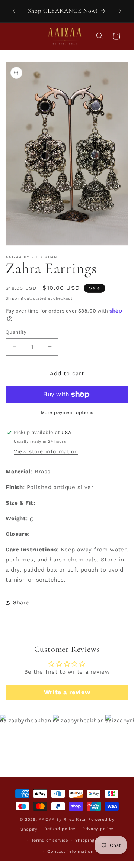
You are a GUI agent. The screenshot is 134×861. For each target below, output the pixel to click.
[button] (15, 36)
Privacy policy (98, 828)
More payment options (67, 412)
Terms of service (49, 840)
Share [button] (21, 602)
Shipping (14, 298)
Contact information (70, 851)
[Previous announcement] (14, 11)
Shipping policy (92, 840)
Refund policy (59, 828)
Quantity (16, 332)
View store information (46, 451)
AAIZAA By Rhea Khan (63, 819)
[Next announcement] (120, 11)
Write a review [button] (67, 692)
